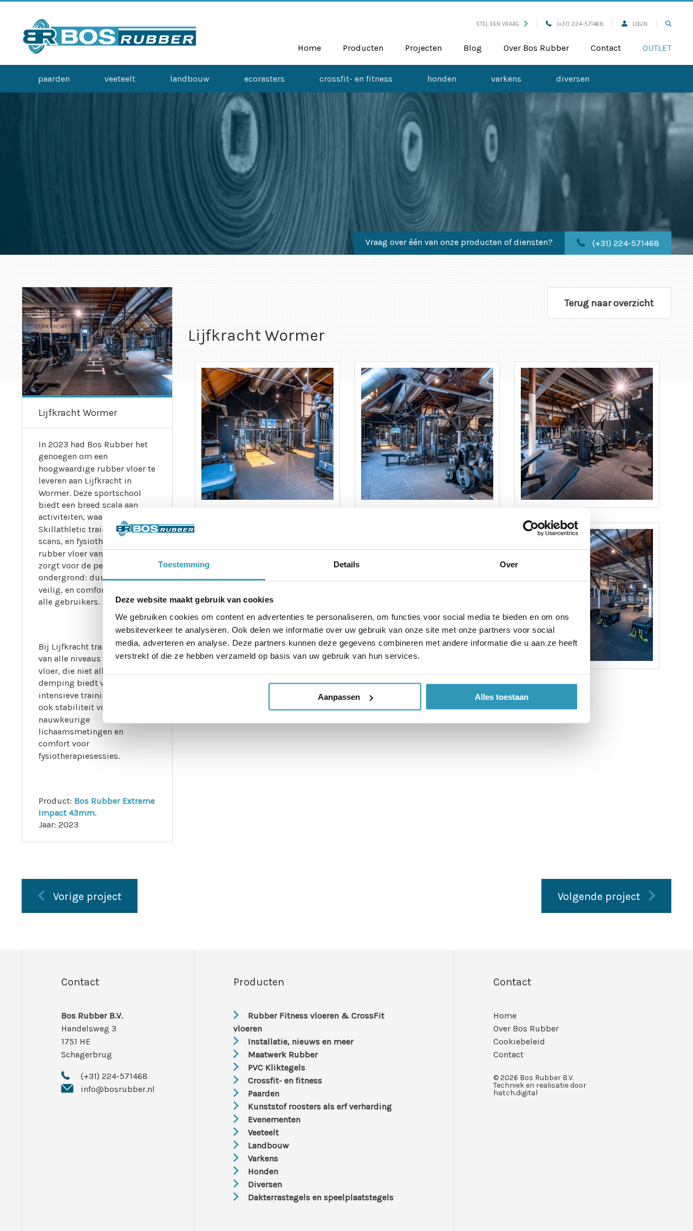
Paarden (54, 79)
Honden (441, 79)
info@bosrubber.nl (118, 1089)
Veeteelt (119, 79)
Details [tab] (347, 563)
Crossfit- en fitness (356, 79)
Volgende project (599, 896)
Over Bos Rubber (536, 48)
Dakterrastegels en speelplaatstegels (321, 1197)
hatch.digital (515, 1092)
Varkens (506, 79)
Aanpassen (339, 696)
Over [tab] (509, 563)
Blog (472, 48)
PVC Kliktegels (276, 1067)
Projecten (423, 48)
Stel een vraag (497, 24)
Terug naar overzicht (609, 303)
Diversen (573, 79)
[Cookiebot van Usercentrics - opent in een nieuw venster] (530, 528)
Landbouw (190, 79)
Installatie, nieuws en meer (301, 1041)
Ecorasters (264, 79)
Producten (363, 48)
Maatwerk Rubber (283, 1054)
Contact (606, 48)
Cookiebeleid (519, 1041)
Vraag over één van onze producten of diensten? (459, 242)
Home (309, 48)
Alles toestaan (501, 696)
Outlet (657, 48)
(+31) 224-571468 (580, 24)
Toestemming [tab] (184, 563)
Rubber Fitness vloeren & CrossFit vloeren (308, 1022)
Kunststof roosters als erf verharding (320, 1106)
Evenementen (274, 1119)
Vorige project (87, 896)
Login (640, 24)
